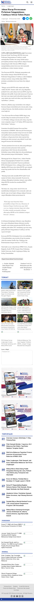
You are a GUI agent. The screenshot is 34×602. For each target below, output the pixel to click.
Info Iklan (16, 590)
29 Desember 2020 (14, 18)
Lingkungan (10, 6)
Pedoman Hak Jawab (23, 588)
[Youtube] (17, 596)
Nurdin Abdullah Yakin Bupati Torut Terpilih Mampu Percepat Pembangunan (8, 267)
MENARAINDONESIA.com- (15, 53)
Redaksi (15, 586)
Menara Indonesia (11, 21)
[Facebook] (11, 596)
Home (3, 6)
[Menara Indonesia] (6, 3)
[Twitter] (14, 596)
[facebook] (23, 18)
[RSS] (22, 596)
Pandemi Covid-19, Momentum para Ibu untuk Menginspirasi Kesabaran (26, 266)
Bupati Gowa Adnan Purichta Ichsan (12, 259)
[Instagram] (19, 596)
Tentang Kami (8, 586)
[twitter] (27, 18)
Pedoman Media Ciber (9, 588)
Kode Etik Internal (24, 586)
